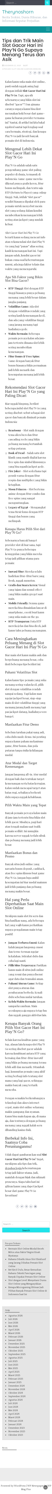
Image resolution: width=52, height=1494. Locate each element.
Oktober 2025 (15, 1350)
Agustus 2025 (15, 1357)
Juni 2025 (13, 1364)
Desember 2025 (16, 1343)
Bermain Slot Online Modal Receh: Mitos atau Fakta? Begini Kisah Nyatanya (26, 1252)
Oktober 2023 (15, 1435)
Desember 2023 (16, 1428)
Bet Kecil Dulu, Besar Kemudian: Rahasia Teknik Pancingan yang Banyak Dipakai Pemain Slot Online (26, 1273)
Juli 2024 (12, 1403)
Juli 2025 (13, 1361)
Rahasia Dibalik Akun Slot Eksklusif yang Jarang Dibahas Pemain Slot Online (27, 1263)
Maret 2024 (14, 1417)
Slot (25, 66)
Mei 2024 (13, 1410)
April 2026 (13, 1329)
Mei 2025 (13, 1368)
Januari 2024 (14, 1424)
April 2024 (13, 1414)
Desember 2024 (16, 1386)
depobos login (13, 1168)
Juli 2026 (13, 1319)
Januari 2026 (15, 1340)
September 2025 (17, 1354)
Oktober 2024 (15, 1393)
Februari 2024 (15, 1421)
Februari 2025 (15, 1379)
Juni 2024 (13, 1407)
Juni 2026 (13, 1322)
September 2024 (16, 1396)
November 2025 (16, 1347)
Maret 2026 (14, 1333)
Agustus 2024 (15, 1400)
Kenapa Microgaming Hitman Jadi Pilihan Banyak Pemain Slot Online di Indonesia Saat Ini (27, 1291)
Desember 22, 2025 (12, 66)
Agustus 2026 (15, 1315)
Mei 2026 (13, 1326)
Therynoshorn (18, 12)
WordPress (20, 1485)
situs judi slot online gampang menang (21, 69)
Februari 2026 (15, 1336)
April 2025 (13, 1371)
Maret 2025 (14, 1375)
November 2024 (16, 1389)
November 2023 (16, 1431)
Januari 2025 (15, 1382)
